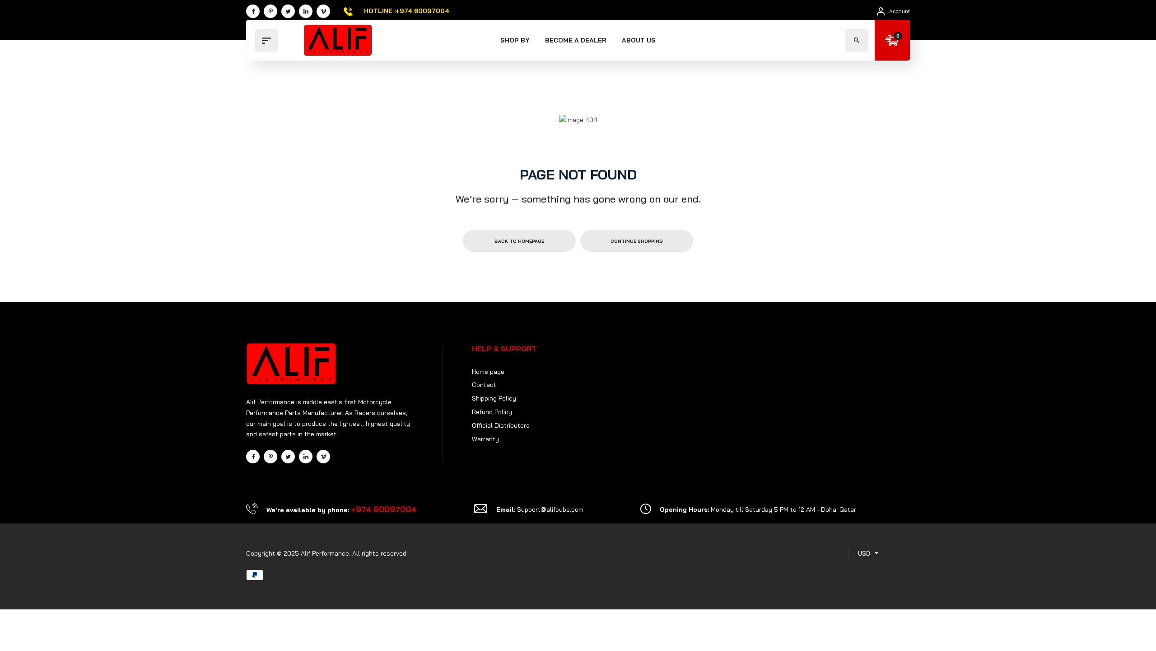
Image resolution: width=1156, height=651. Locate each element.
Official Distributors (501, 425)
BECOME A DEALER (575, 40)
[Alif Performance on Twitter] (288, 11)
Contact (484, 385)
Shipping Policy (494, 398)
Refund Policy (492, 412)
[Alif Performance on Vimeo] (323, 11)
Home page (488, 372)
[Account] (881, 11)
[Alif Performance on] (305, 11)
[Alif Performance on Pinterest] (270, 11)
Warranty (485, 439)
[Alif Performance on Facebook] (253, 11)
